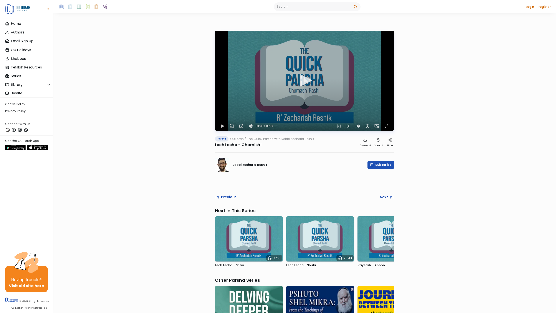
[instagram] (14, 129)
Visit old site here (26, 285)
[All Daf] (96, 6)
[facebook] (20, 129)
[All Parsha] (87, 6)
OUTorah (237, 138)
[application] (304, 81)
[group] (251, 126)
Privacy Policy (15, 111)
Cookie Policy (15, 104)
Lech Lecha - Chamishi (238, 144)
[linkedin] (7, 129)
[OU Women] (105, 6)
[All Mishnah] (70, 6)
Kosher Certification (36, 308)
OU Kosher (17, 308)
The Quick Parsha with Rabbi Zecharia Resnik (280, 139)
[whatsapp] (26, 129)
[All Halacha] (79, 6)
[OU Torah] (61, 6)
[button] (530, 6)
